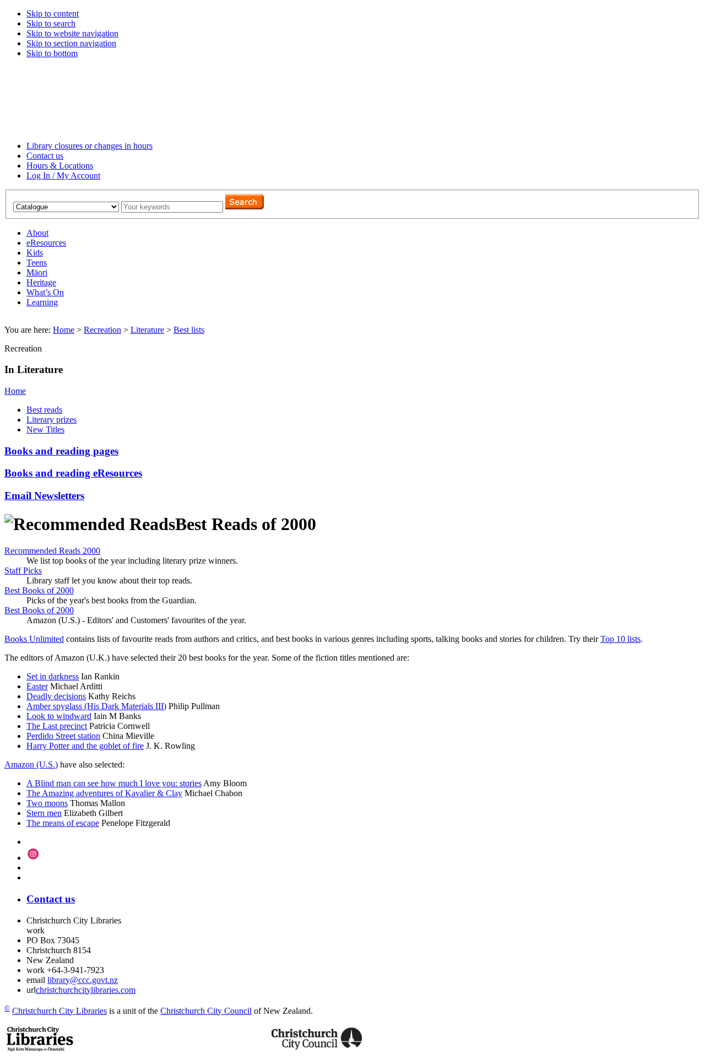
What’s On (45, 292)
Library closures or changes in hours (89, 145)
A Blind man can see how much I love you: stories (114, 783)
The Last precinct (56, 726)
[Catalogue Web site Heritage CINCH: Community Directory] (67, 206)
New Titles (45, 429)
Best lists (188, 329)
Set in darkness (52, 676)
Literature (147, 329)
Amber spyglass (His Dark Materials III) (96, 706)
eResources (46, 242)
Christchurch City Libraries (59, 1010)
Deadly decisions (56, 696)
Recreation (102, 329)
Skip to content (52, 13)
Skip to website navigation (72, 33)
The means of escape (62, 823)
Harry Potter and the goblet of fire (85, 745)
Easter (37, 686)
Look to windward (58, 716)
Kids (34, 252)
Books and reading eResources (73, 473)
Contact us (44, 155)
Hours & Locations (59, 165)
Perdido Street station (63, 736)
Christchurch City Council (206, 1010)
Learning (42, 302)
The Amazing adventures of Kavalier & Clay (104, 793)
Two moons (47, 803)
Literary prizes (51, 419)
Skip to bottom (52, 53)
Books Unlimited (34, 639)
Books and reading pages (61, 451)
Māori (36, 272)
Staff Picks (23, 570)
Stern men (44, 813)
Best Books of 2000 (39, 590)
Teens (36, 262)
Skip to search (50, 23)
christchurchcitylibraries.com (85, 990)
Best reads (44, 409)
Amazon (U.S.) (31, 764)
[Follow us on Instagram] (33, 857)
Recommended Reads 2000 (52, 550)
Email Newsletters (44, 495)
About (37, 232)
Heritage (41, 282)
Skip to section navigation (71, 43)
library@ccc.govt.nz (82, 980)
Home (63, 329)
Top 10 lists (620, 639)
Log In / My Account (63, 175)
